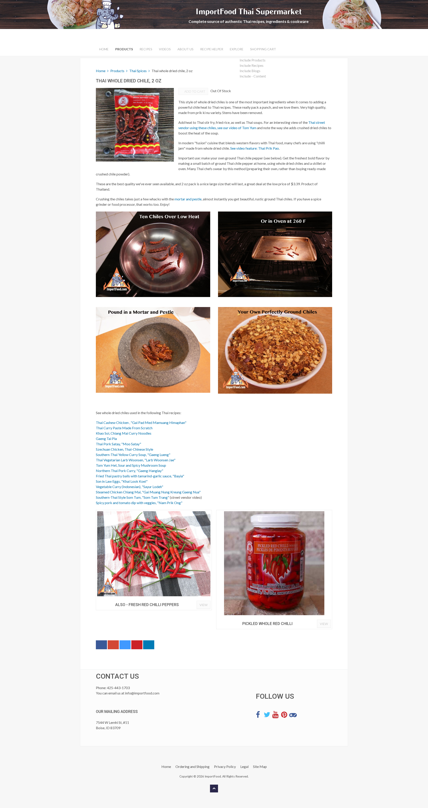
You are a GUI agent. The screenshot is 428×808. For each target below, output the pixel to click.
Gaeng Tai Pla (106, 438)
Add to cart (194, 91)
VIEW (204, 605)
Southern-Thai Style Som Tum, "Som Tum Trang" (132, 497)
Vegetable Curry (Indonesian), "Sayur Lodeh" (129, 486)
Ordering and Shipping (192, 766)
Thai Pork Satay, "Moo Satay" (118, 444)
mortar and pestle (188, 199)
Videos (165, 49)
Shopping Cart (263, 49)
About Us (185, 49)
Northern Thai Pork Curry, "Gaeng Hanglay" (129, 470)
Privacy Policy (225, 766)
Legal (244, 766)
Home (104, 49)
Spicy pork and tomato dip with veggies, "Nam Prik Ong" (139, 503)
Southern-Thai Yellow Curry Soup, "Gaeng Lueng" (133, 454)
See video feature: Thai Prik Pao (254, 148)
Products (124, 49)
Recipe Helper (211, 49)
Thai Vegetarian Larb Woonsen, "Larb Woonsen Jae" (135, 460)
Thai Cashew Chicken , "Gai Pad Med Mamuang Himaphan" (141, 422)
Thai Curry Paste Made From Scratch (124, 428)
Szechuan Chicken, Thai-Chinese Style (124, 449)
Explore (236, 49)
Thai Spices (138, 71)
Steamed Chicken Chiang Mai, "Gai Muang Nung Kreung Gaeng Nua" (148, 492)
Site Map (260, 766)
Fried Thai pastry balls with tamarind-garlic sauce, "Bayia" (140, 476)
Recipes (146, 49)
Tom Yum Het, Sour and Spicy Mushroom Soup (131, 465)
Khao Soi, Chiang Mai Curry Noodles (123, 433)
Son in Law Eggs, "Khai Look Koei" (122, 481)
